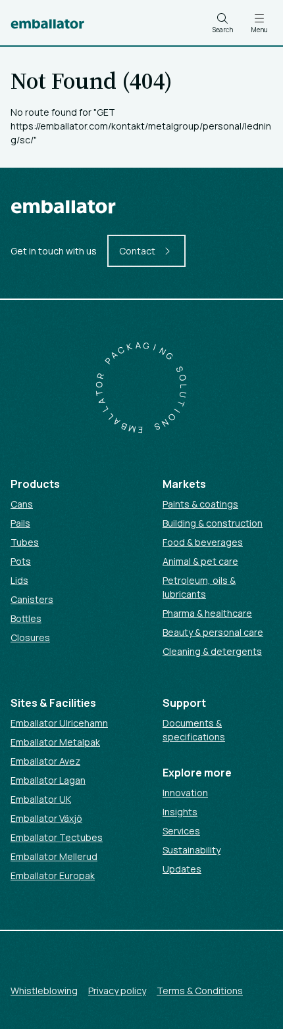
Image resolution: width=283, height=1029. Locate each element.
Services (181, 831)
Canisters (32, 599)
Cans (22, 504)
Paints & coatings (200, 504)
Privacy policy (117, 990)
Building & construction (213, 523)
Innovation (185, 792)
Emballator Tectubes (57, 837)
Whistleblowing (44, 990)
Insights (180, 811)
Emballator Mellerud (54, 856)
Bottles (26, 618)
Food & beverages (203, 542)
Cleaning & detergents (212, 651)
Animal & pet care (200, 561)
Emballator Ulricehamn (59, 723)
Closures (30, 637)
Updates (182, 869)
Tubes (25, 542)
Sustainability (191, 850)
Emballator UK (41, 799)
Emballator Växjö (46, 818)
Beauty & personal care (213, 632)
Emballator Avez (45, 761)
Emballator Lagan (48, 780)
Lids (19, 580)
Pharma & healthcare (207, 613)
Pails (20, 523)
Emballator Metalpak (55, 742)
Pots (21, 561)
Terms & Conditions (200, 990)
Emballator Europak (53, 875)
